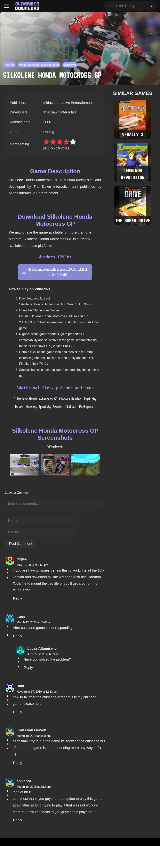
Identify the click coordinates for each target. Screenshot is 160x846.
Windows (70, 64)
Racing (9, 64)
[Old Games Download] (27, 6)
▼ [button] (7, 577)
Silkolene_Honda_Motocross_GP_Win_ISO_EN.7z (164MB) (58, 272)
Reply (17, 598)
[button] (6, 6)
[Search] (152, 6)
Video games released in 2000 (39, 64)
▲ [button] (7, 569)
